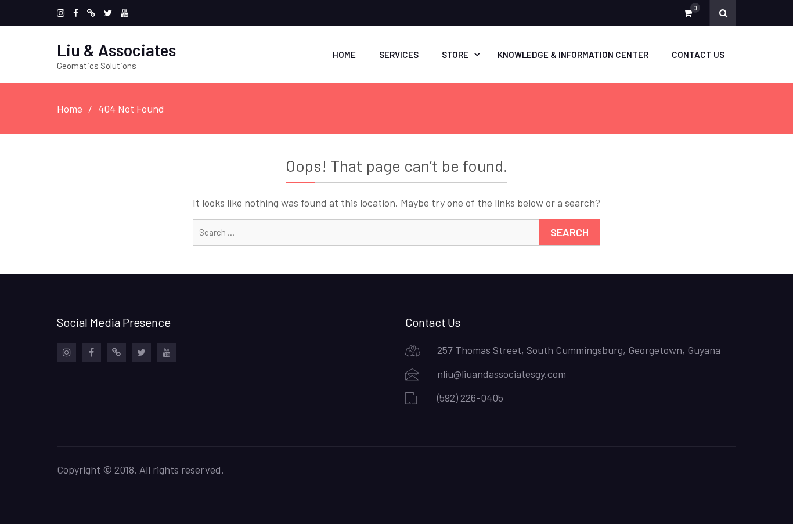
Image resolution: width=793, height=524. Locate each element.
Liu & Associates (116, 50)
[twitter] (108, 13)
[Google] (91, 13)
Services (399, 54)
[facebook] (75, 13)
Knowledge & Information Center (573, 54)
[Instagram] (60, 13)
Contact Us (698, 54)
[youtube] (124, 13)
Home (344, 54)
